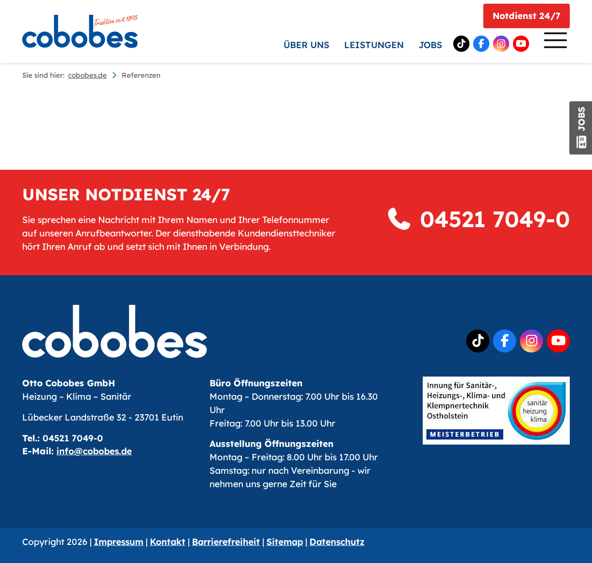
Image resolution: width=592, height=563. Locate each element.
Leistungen (374, 44)
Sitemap (284, 541)
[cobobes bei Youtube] (521, 44)
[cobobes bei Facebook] (481, 44)
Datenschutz (336, 541)
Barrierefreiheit (226, 541)
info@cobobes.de (94, 451)
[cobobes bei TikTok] (461, 44)
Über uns (306, 44)
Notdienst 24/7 (527, 15)
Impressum (118, 541)
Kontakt (167, 541)
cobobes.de (87, 75)
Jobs (430, 44)
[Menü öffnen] (553, 42)
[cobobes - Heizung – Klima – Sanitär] (80, 31)
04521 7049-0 (491, 219)
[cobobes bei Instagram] (501, 44)
